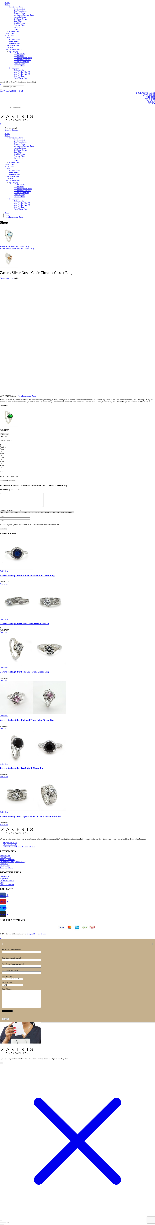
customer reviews (7, 278)
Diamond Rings (19, 13)
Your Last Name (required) (11, 958)
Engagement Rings (16, 7)
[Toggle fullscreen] (3, 1222)
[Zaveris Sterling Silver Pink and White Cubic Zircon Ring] (33, 714)
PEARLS (8, 37)
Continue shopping (11, 130)
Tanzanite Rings (19, 25)
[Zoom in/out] (1, 1222)
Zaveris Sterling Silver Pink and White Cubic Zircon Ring (27, 720)
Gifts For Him (19, 76)
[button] (11, 91)
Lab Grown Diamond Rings (24, 15)
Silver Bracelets (19, 54)
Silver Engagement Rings (23, 58)
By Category (13, 52)
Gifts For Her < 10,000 (22, 72)
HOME (7, 3)
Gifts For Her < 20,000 (22, 74)
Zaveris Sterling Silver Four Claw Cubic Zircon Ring (24, 672)
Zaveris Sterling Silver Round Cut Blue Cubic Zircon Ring (27, 575)
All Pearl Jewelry (15, 39)
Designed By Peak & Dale (36, 934)
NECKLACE (10, 35)
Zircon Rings (18, 27)
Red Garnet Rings (20, 19)
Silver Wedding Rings (21, 62)
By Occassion (14, 68)
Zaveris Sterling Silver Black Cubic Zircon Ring (22, 768)
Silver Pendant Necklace (22, 60)
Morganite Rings (20, 17)
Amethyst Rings (19, 9)
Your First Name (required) (11, 950)
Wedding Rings (14, 31)
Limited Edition (19, 66)
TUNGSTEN (9, 47)
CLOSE (5, 1019)
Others (16, 29)
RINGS (7, 5)
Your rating (4, 490)
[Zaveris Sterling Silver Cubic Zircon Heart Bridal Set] (33, 617)
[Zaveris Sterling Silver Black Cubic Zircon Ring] (33, 762)
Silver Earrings (19, 56)
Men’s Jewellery (19, 64)
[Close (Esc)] (8, 1222)
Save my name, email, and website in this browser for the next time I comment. (31, 525)
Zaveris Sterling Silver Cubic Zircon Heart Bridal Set (24, 623)
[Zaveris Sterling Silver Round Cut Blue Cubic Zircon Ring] (16, 569)
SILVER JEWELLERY (13, 50)
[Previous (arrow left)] (1, 1224)
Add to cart (4, 434)
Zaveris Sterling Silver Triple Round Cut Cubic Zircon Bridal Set (30, 816)
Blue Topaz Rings (20, 11)
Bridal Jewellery (19, 70)
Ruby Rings (18, 21)
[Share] (5, 1222)
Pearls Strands (14, 41)
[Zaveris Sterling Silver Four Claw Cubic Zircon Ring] (33, 665)
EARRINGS (9, 33)
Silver (7, 215)
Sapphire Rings (19, 23)
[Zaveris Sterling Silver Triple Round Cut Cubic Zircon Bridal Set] (33, 810)
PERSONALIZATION (13, 45)
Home (7, 213)
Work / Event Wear (20, 78)
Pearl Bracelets (14, 43)
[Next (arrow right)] (3, 1224)
